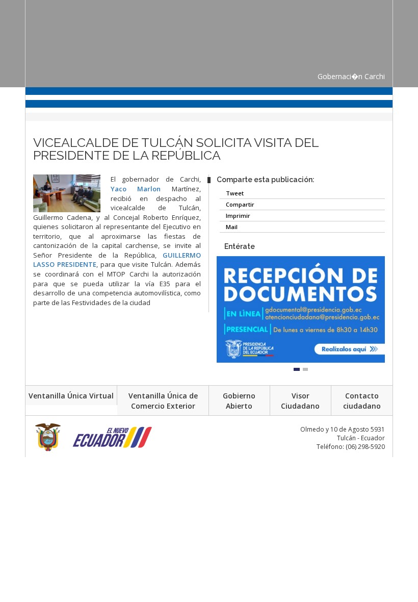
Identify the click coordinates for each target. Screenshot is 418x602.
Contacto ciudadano (362, 401)
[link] (136, 188)
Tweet (234, 193)
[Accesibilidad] (13, 135)
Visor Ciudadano (300, 401)
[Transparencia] (13, 154)
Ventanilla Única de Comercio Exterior (163, 401)
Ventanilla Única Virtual (71, 395)
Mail (231, 227)
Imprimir (237, 215)
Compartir (239, 204)
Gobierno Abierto (239, 401)
